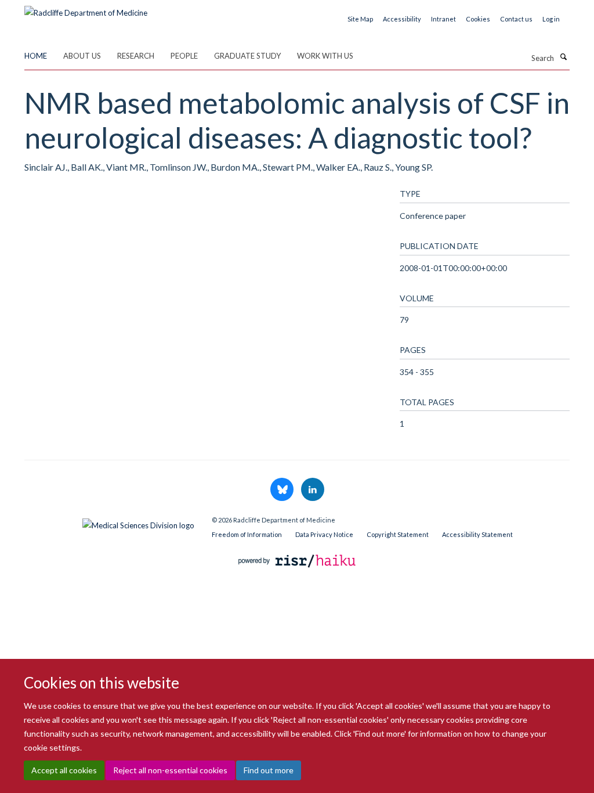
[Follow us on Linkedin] (312, 490)
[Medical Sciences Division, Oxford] (109, 522)
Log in (551, 19)
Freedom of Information (247, 534)
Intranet (443, 19)
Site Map (360, 19)
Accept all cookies (64, 770)
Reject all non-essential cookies (170, 770)
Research (135, 55)
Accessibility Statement (477, 534)
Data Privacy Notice (324, 534)
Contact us (516, 19)
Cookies (478, 19)
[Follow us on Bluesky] (282, 490)
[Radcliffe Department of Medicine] (85, 8)
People (184, 55)
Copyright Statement (398, 534)
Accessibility (402, 19)
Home (35, 55)
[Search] (563, 57)
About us (82, 55)
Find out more (269, 770)
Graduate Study (247, 55)
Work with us (325, 55)
